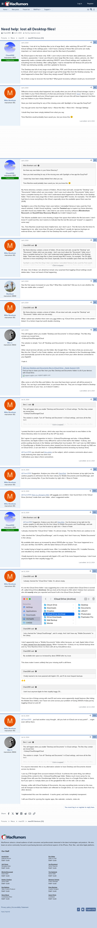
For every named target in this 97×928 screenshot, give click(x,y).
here (78, 94)
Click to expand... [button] (59, 265)
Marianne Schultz (53, 879)
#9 (95, 469)
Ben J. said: (27, 404)
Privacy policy (6, 907)
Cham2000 (7, 33)
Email (3, 860)
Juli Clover (5, 864)
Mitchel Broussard (7, 872)
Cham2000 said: (28, 245)
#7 (95, 330)
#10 (94, 491)
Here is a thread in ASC (40, 495)
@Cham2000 (26, 452)
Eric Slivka (51, 856)
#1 (95, 42)
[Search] (91, 9)
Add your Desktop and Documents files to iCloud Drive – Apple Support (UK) (51, 368)
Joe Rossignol (52, 864)
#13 (94, 715)
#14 (94, 737)
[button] (2, 4)
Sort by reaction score (32, 33)
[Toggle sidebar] (94, 9)
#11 (94, 512)
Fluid (2, 911)
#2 (95, 87)
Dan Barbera (5, 887)
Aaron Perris (52, 895)
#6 (95, 302)
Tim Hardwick (52, 872)
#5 (95, 281)
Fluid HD (7, 911)
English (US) (90, 909)
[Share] (91, 42)
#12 (94, 571)
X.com (7, 860)
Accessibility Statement (20, 907)
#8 (95, 399)
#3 (95, 160)
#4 (95, 240)
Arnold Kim (5, 856)
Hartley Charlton (7, 879)
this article (48, 452)
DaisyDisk (62, 473)
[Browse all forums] (88, 9)
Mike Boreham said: (30, 165)
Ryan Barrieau (52, 887)
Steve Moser (5, 895)
